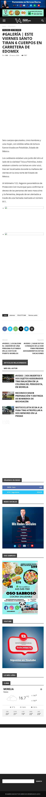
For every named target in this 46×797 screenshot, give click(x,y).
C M (6, 55)
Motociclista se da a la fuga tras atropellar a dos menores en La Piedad (28, 411)
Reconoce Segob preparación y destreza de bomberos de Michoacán (29, 397)
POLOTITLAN (21, 315)
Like (40, 487)
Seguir (39, 492)
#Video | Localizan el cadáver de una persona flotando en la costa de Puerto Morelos (11, 348)
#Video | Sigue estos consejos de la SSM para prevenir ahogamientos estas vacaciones (33, 348)
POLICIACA (11, 26)
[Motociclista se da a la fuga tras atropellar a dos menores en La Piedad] (8, 410)
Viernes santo (32, 315)
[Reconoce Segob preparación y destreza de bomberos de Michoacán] (8, 396)
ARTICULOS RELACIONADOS (15, 363)
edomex (12, 315)
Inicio (4, 26)
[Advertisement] (23, 113)
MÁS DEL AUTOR (10, 368)
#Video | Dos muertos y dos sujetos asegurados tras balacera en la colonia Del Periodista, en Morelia (29, 381)
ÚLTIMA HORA (16, 30)
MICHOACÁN (7, 399)
